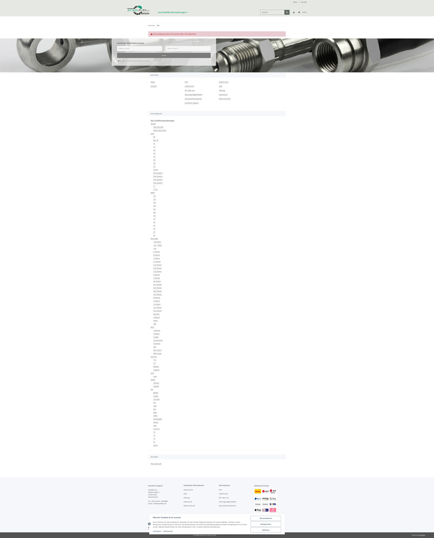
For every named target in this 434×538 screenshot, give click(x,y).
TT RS (155, 189)
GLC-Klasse (157, 284)
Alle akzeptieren (266, 518)
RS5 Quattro (158, 179)
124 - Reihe (157, 245)
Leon (155, 376)
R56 (154, 347)
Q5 (154, 163)
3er (154, 202)
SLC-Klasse (157, 307)
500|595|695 (158, 127)
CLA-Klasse (157, 265)
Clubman (156, 330)
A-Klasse (156, 252)
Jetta (155, 412)
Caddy (155, 396)
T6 (154, 442)
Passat (155, 422)
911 (154, 363)
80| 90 (155, 140)
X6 (154, 229)
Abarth (153, 124)
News (295, 2)
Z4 (154, 235)
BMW (153, 193)
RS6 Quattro (158, 183)
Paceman (156, 343)
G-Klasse (156, 278)
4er (154, 206)
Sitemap (222, 90)
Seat (152, 373)
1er (154, 196)
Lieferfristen (189, 86)
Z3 (154, 232)
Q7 (154, 166)
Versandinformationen (193, 99)
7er (154, 216)
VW (152, 389)
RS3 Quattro (158, 173)
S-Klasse (156, 301)
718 (154, 360)
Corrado (156, 399)
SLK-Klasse (157, 311)
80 (154, 137)
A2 (154, 147)
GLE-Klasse (157, 288)
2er (154, 199)
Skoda (153, 380)
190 (154, 248)
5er (154, 209)
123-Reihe (157, 242)
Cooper (156, 337)
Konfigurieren (266, 524)
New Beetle (157, 419)
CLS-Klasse (157, 271)
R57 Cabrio (157, 350)
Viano (155, 320)
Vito (154, 324)
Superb (156, 386)
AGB (220, 86)
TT (154, 186)
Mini (152, 327)
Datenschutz (168, 531)
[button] (293, 12)
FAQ (186, 82)
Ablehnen (266, 530)
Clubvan (156, 334)
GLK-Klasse (157, 291)
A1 (154, 143)
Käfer (155, 416)
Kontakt (304, 2)
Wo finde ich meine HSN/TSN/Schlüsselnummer (134, 61)
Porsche (154, 357)
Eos (154, 402)
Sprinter (156, 314)
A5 (154, 157)
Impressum (157, 531)
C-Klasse (156, 258)
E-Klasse (156, 275)
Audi (152, 134)
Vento (155, 445)
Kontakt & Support (192, 103)
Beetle (155, 393)
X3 (154, 219)
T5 (154, 439)
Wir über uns (190, 90)
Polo (155, 425)
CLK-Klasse (157, 268)
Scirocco (156, 429)
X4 (154, 222)
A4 (154, 153)
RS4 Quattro (158, 176)
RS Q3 (155, 170)
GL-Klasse (157, 281)
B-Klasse (156, 255)
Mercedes (154, 239)
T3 (154, 432)
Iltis (154, 409)
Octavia (156, 383)
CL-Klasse (157, 261)
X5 (154, 225)
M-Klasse (156, 298)
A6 (154, 160)
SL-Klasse (156, 304)
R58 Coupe (157, 353)
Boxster (156, 366)
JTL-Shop (422, 535)
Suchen (164, 55)
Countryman (158, 340)
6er (154, 212)
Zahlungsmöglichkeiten (193, 94)
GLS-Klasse (157, 294)
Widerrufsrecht (224, 99)
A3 (154, 150)
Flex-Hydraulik (156, 464)
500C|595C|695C (159, 130)
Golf (154, 406)
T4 (154, 435)
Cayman (156, 370)
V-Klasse (156, 317)
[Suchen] (287, 12)
